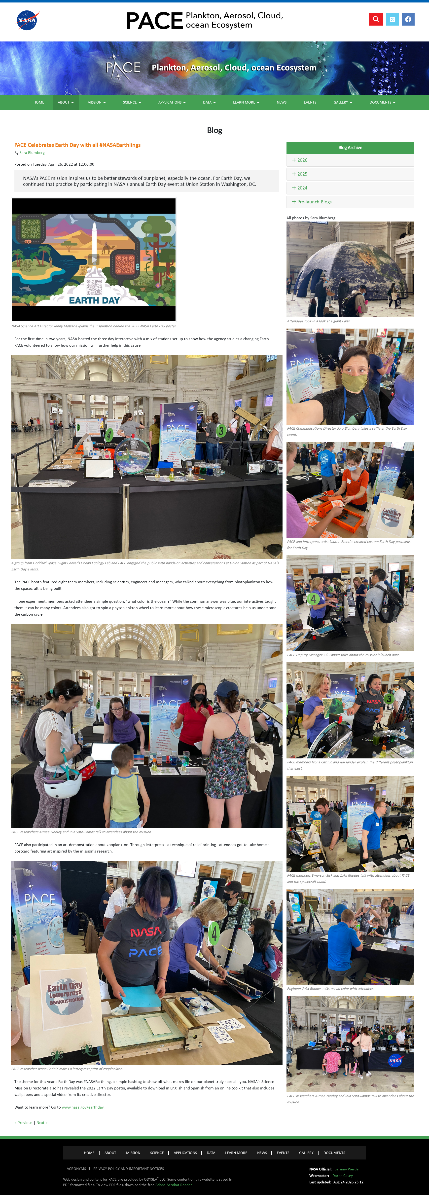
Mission (94, 102)
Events (310, 102)
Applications (169, 102)
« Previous (23, 1122)
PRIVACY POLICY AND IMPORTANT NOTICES (128, 1169)
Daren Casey (342, 1176)
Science (130, 102)
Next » (42, 1122)
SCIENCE (157, 1153)
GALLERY (306, 1153)
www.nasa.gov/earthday (83, 1107)
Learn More (244, 102)
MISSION (133, 1153)
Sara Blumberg (32, 152)
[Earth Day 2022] (94, 259)
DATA (211, 1153)
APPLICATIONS (185, 1153)
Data (207, 102)
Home (39, 102)
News (281, 102)
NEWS (262, 1153)
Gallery (341, 102)
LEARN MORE (236, 1153)
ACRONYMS (76, 1169)
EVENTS (283, 1153)
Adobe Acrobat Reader (173, 1185)
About (64, 102)
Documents (380, 102)
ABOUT (110, 1153)
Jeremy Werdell (347, 1169)
